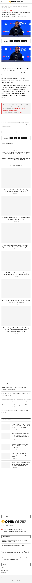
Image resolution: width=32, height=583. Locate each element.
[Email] (17, 581)
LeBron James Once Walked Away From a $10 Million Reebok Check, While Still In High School (21, 426)
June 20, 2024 (20, 112)
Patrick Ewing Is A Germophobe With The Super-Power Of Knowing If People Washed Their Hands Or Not (21, 436)
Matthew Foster (11, 16)
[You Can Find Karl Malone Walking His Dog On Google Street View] (5, 456)
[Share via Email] (25, 41)
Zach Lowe (13, 131)
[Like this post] (11, 41)
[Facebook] (13, 581)
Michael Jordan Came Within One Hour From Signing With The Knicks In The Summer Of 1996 (21, 464)
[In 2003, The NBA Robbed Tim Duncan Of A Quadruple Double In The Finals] (5, 447)
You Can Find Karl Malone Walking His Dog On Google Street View (21, 455)
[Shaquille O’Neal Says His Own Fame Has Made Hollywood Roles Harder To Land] (16, 206)
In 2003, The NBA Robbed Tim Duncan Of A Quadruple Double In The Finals (21, 446)
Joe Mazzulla (5, 131)
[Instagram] (15, 581)
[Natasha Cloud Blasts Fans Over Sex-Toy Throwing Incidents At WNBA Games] (16, 178)
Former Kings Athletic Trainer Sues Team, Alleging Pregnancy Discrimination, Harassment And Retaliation (16, 329)
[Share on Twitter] (18, 41)
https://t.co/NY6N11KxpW (20, 108)
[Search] (30, 1)
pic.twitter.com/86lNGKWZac (10, 110)
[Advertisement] (16, 362)
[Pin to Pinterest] (22, 41)
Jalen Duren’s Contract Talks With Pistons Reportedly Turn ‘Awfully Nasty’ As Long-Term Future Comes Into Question (15, 552)
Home (2, 6)
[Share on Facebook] (15, 41)
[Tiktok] (19, 581)
